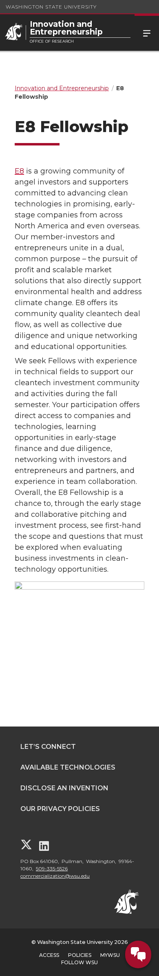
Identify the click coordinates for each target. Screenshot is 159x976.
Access (49, 955)
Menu (147, 32)
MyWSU (110, 955)
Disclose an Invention (64, 788)
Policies (79, 955)
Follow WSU (79, 962)
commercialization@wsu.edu (55, 876)
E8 (19, 171)
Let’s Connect (48, 746)
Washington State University (51, 7)
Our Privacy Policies (60, 809)
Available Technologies (67, 767)
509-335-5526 (52, 868)
